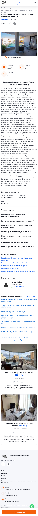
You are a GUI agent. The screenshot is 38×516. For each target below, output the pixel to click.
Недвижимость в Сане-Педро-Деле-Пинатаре (17, 263)
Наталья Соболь (17, 282)
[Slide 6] (20, 58)
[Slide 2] (11, 58)
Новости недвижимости (11, 296)
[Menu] (35, 2)
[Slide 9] (26, 58)
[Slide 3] (13, 58)
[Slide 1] (9, 58)
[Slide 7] (22, 58)
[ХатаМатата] (4, 455)
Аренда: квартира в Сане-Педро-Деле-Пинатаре (18, 271)
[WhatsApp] (32, 506)
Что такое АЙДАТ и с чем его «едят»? (13, 312)
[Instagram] (9, 464)
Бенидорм (23, 429)
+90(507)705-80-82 (11, 495)
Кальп (23, 378)
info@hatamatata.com (12, 501)
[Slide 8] (24, 58)
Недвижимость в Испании (10, 268)
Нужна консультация (19, 512)
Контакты (4, 473)
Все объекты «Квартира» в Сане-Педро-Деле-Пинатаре (17, 259)
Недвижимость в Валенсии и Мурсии (14, 266)
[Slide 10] (28, 58)
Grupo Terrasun (16, 285)
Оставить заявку (24, 3)
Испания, (18, 378)
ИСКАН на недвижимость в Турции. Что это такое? (18, 328)
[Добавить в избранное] (14, 23)
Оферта (3, 478)
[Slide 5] (17, 58)
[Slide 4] (15, 58)
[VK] (3, 464)
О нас (3, 476)
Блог (2, 470)
